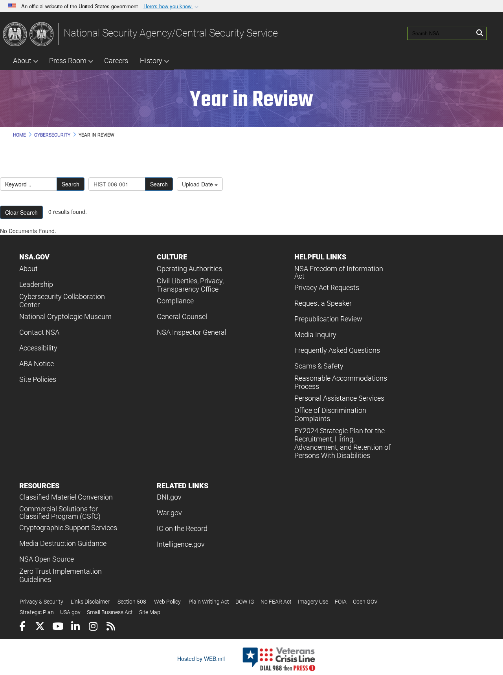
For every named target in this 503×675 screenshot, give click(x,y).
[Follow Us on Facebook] (22, 627)
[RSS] (110, 627)
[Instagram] (93, 627)
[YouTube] (57, 627)
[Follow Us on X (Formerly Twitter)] (40, 627)
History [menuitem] (151, 61)
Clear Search (21, 212)
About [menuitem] (22, 61)
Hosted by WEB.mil (201, 658)
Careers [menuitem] (116, 61)
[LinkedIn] (75, 627)
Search (70, 184)
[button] (171, 6)
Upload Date (198, 184)
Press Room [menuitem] (67, 61)
